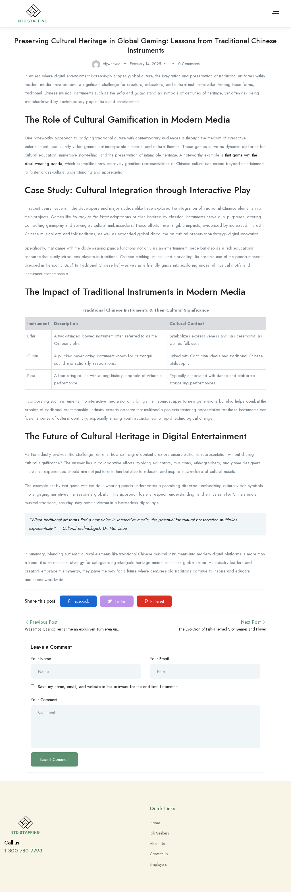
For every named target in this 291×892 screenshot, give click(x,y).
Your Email (159, 659)
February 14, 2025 (145, 64)
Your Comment (44, 700)
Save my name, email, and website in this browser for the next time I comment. (109, 686)
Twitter (119, 601)
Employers (158, 864)
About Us (157, 843)
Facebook (80, 601)
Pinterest (156, 601)
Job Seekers (159, 833)
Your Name (41, 659)
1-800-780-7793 (23, 850)
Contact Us (159, 854)
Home (155, 823)
